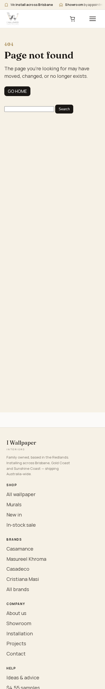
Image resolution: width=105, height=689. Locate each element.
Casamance (19, 548)
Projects (16, 643)
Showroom (18, 623)
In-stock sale (21, 525)
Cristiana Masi (22, 579)
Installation (19, 633)
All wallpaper (21, 494)
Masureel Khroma (26, 559)
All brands (17, 589)
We (31, 4)
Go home (17, 91)
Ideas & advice (22, 677)
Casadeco (17, 569)
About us (16, 613)
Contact (16, 653)
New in (14, 514)
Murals (14, 504)
